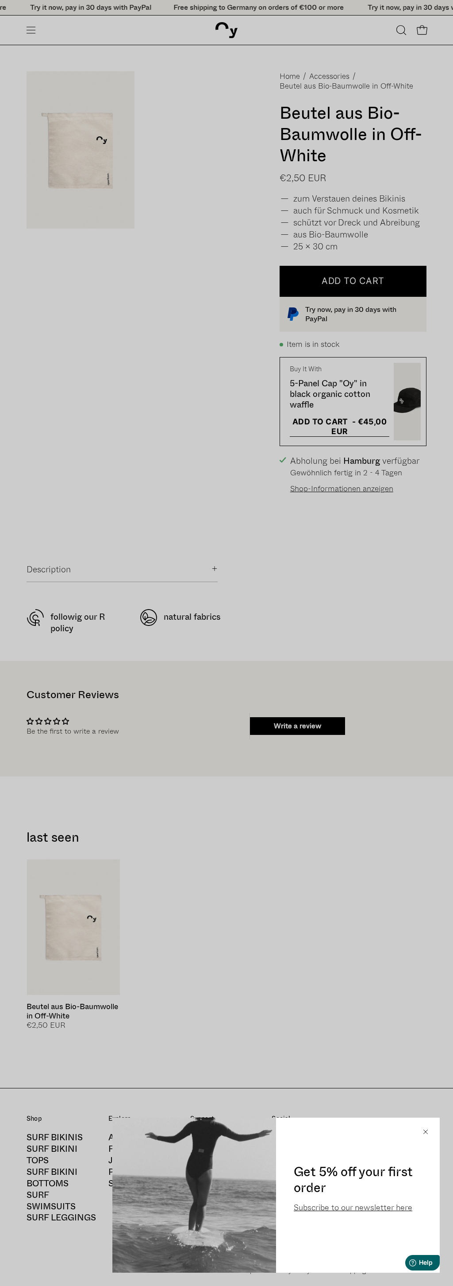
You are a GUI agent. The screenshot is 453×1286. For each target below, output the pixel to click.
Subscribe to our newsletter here (353, 1207)
